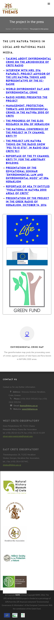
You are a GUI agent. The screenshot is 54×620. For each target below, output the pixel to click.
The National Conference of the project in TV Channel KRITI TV (27, 133)
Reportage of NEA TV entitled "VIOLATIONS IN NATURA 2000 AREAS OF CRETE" (28, 190)
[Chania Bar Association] (15, 512)
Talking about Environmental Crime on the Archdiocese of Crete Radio (28, 62)
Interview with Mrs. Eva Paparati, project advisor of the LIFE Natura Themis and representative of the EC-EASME (28, 77)
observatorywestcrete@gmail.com (18, 436)
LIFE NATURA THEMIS (20, 29)
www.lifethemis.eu (30, 409)
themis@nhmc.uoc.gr (29, 405)
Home (8, 29)
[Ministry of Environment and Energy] (15, 582)
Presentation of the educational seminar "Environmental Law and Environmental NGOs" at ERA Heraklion (27, 175)
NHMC (17, 595)
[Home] (9, 8)
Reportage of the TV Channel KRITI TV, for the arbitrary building (27, 160)
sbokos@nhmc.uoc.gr (12, 465)
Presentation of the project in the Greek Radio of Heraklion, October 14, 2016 (27, 202)
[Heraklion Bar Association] (15, 536)
